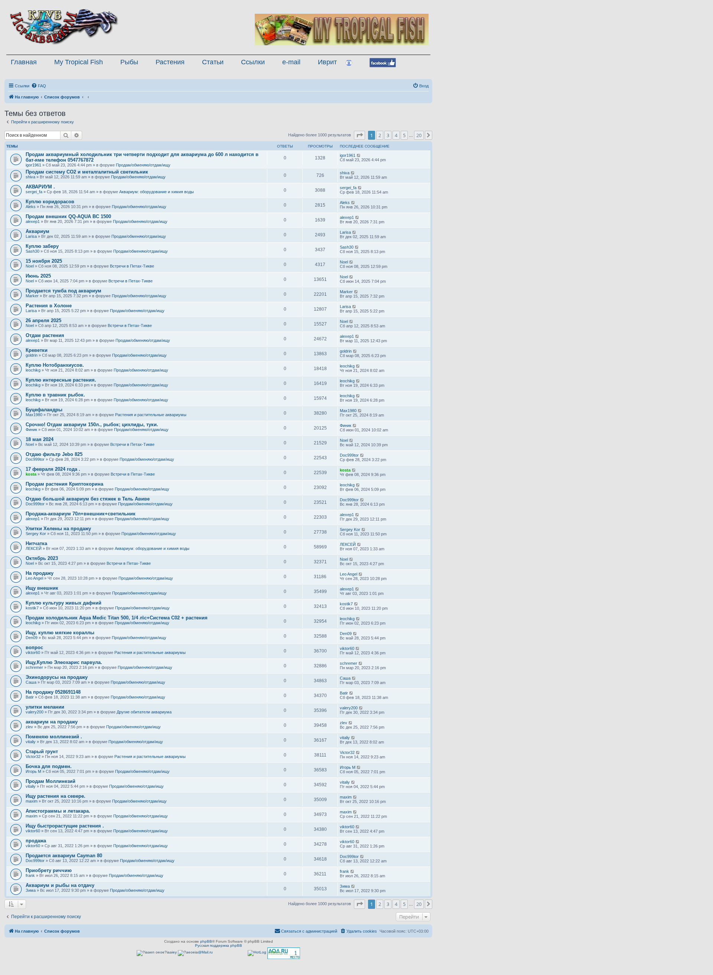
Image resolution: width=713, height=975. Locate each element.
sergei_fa (34, 192)
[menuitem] (38, 85)
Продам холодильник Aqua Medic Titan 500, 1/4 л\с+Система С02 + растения (117, 618)
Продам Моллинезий (50, 781)
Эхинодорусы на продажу (57, 677)
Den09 (32, 637)
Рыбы (129, 62)
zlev (29, 727)
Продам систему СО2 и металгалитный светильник (87, 172)
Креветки (37, 350)
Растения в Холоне (49, 305)
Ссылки (253, 62)
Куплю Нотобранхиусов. (55, 365)
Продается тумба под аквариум (63, 291)
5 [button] (404, 135)
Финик (31, 429)
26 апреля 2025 (43, 320)
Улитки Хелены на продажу (58, 528)
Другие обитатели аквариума (144, 712)
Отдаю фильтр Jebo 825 (54, 454)
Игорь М (33, 771)
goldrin (32, 355)
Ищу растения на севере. (55, 796)
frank (30, 875)
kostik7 (32, 608)
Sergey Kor (36, 533)
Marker (32, 296)
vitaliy (31, 741)
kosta (31, 474)
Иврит (327, 62)
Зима (31, 890)
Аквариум (37, 231)
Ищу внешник (42, 588)
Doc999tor (35, 459)
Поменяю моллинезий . (54, 736)
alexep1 (33, 221)
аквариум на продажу (52, 722)
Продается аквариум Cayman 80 (64, 855)
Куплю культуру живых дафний (63, 603)
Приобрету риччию (49, 870)
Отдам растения (45, 335)
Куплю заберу (42, 246)
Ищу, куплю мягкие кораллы (60, 632)
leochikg (33, 370)
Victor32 (33, 756)
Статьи (213, 62)
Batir (30, 697)
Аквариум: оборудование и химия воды (156, 192)
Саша (31, 682)
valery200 (34, 712)
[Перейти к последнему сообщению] (358, 155)
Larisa (31, 236)
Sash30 (32, 251)
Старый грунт (42, 751)
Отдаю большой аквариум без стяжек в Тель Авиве (88, 499)
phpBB (206, 941)
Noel (30, 266)
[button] (359, 135)
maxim (32, 801)
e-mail (291, 62)
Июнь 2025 (38, 276)
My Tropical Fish (78, 62)
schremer (34, 667)
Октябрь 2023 (42, 558)
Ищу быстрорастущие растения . (65, 826)
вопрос (34, 647)
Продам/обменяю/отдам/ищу (143, 165)
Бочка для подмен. (49, 766)
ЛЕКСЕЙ (34, 548)
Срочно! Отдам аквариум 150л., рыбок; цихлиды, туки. (92, 424)
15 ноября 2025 (44, 261)
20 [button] (418, 135)
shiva (30, 177)
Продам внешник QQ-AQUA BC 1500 (68, 216)
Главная (24, 62)
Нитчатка (36, 543)
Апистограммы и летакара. (58, 811)
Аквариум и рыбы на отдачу (60, 885)
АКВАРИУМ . (40, 187)
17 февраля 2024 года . (53, 469)
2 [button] (379, 135)
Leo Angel (34, 578)
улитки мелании (45, 707)
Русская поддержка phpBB (218, 945)
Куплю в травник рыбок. (55, 395)
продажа (36, 840)
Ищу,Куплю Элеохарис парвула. (64, 662)
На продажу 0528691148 (53, 692)
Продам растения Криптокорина (64, 484)
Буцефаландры (44, 409)
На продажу (39, 573)
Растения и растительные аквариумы (150, 414)
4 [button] (396, 135)
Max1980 (34, 414)
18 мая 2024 (39, 439)
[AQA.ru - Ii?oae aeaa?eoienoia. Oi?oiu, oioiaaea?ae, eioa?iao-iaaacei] (283, 953)
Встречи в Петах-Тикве (132, 266)
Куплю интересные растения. (61, 380)
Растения (170, 62)
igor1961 (33, 165)
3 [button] (388, 135)
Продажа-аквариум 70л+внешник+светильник (81, 513)
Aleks (31, 206)
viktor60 (33, 652)
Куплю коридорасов (50, 201)
